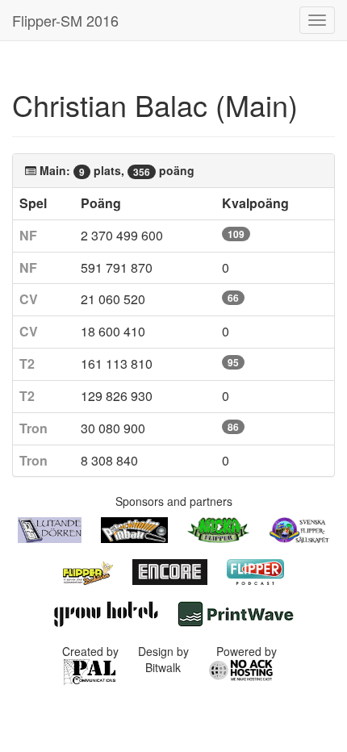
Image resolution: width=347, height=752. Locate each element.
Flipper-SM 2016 (65, 20)
